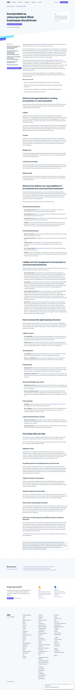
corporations (46, 125)
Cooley (44, 507)
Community (56, 621)
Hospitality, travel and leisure (44, 644)
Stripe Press (56, 644)
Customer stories (57, 618)
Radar (24, 649)
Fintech (39, 641)
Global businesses (42, 628)
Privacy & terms (57, 625)
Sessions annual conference (60, 623)
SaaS (39, 636)
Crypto (24, 630)
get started (25, 535)
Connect (24, 628)
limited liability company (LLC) (53, 60)
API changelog (41, 673)
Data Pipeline (25, 631)
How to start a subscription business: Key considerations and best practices (40, 569)
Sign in (56, 2)
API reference (41, 670)
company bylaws (62, 311)
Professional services (42, 651)
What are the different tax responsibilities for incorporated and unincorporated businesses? (13, 52)
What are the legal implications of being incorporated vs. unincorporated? (13, 47)
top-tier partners (38, 522)
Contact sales (63, 2)
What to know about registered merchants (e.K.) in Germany (37, 568)
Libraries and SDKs (42, 675)
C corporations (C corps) (39, 242)
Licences (56, 629)
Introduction (9, 44)
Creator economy (42, 639)
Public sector (41, 653)
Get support (56, 650)
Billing (24, 621)
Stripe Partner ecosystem (43, 662)
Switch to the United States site (52, 687)
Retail (39, 654)
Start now (10, 598)
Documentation (41, 668)
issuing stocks (30, 178)
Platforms (40, 634)
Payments (25, 646)
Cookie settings (57, 633)
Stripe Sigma (25, 653)
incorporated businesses (39, 44)
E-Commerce (41, 623)
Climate (24, 626)
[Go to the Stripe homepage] (8, 615)
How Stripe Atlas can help (12, 64)
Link (23, 641)
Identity (24, 636)
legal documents (37, 506)
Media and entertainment (43, 648)
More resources (11, 6)
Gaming (40, 643)
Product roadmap (57, 639)
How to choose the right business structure (12, 62)
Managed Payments (27, 643)
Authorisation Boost (27, 620)
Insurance (40, 646)
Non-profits (40, 649)
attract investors (54, 404)
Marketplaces (41, 631)
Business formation (21, 6)
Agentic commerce (42, 620)
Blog (55, 620)
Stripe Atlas (26, 437)
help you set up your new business (47, 533)
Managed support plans (59, 652)
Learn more (56, 21)
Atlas (24, 618)
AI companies (41, 638)
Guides (55, 616)
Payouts (24, 648)
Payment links (25, 644)
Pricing (39, 2)
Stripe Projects (41, 676)
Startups (40, 618)
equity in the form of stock (30, 369)
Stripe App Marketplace (43, 660)
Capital (24, 623)
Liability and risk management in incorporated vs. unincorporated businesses (14, 58)
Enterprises (40, 616)
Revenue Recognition (27, 651)
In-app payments (41, 630)
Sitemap (56, 631)
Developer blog (41, 678)
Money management (42, 633)
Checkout (25, 625)
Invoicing (24, 638)
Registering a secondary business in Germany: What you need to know (39, 566)
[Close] (72, 683)
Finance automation (42, 626)
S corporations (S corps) (42, 248)
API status (40, 672)
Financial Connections (27, 634)
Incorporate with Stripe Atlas (14, 24)
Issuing (24, 639)
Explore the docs (57, 596)
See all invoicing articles (12, 569)
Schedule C (33, 224)
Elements (24, 633)
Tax (23, 654)
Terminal (24, 656)
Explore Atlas (41, 598)
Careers (55, 641)
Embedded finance (42, 625)
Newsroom (56, 642)
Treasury (24, 657)
